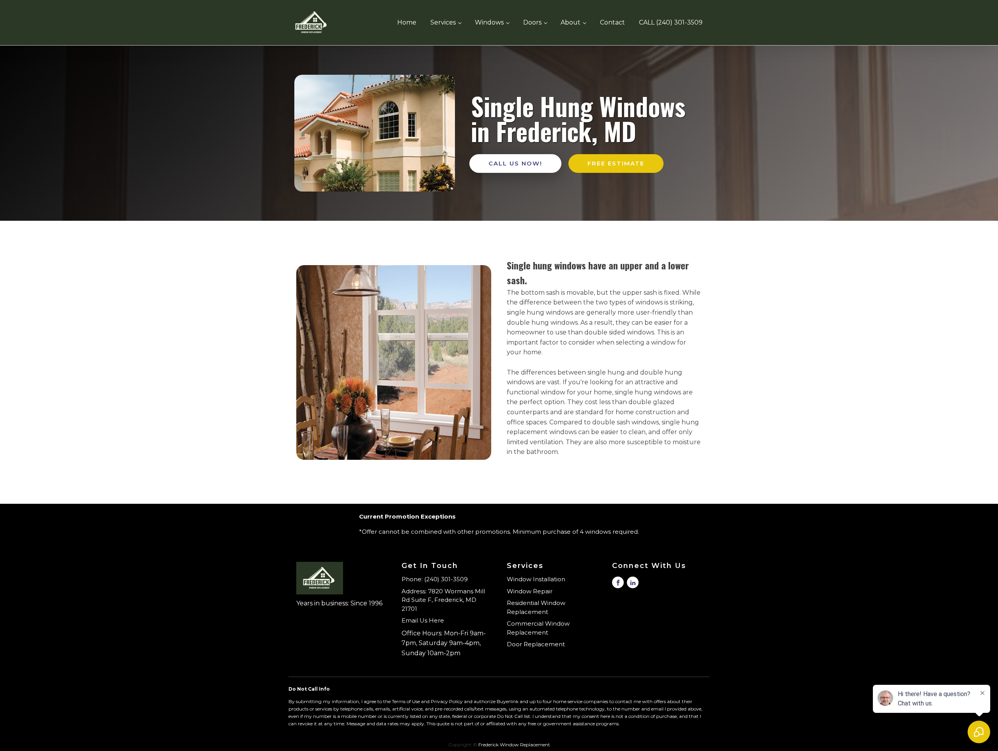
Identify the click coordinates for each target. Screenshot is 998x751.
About (570, 22)
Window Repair (529, 591)
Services (443, 22)
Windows (489, 22)
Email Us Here (423, 620)
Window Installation (536, 579)
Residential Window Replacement (536, 607)
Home (406, 22)
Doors (532, 22)
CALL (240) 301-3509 (670, 22)
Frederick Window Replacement (514, 744)
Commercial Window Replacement (538, 628)
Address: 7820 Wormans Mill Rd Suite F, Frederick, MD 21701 (443, 599)
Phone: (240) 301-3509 (435, 579)
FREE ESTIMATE (615, 163)
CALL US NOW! (515, 163)
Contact (612, 22)
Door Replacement (536, 644)
